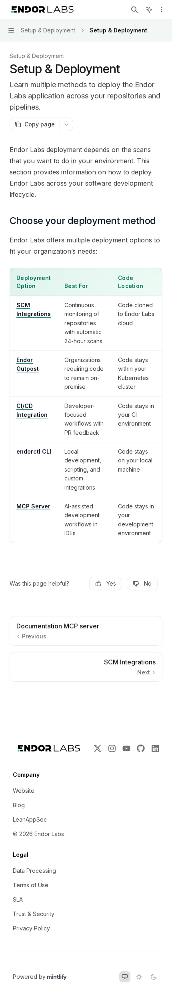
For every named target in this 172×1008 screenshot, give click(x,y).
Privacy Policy (31, 928)
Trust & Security (33, 913)
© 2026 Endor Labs (38, 833)
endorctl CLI (33, 451)
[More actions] (162, 9)
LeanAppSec (30, 819)
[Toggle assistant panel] (149, 9)
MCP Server (33, 506)
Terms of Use (30, 885)
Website (23, 790)
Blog (19, 805)
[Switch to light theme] (139, 976)
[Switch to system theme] (124, 976)
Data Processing (34, 870)
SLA (18, 899)
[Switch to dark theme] (153, 976)
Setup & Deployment (37, 55)
